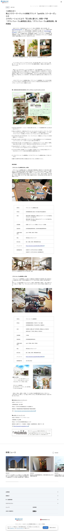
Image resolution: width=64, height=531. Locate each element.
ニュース (7, 507)
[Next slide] (56, 464)
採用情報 (34, 507)
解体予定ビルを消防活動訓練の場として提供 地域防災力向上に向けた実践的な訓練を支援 (42, 475)
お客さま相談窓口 (9, 511)
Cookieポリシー (12, 528)
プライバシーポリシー (20, 528)
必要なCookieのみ (53, 527)
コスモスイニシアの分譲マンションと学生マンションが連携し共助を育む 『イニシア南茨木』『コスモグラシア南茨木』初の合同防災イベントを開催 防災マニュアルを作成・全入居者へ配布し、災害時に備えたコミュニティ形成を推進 (17, 476)
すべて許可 (45, 527)
